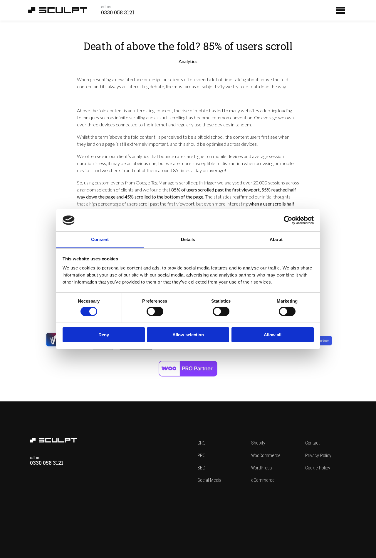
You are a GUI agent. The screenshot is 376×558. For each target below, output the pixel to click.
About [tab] (276, 239)
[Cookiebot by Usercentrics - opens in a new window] (288, 220)
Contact (312, 443)
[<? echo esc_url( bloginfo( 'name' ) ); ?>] (53, 440)
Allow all (272, 334)
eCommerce (263, 480)
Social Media (209, 480)
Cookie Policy (317, 468)
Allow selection (188, 334)
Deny (103, 334)
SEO (201, 468)
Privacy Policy (318, 455)
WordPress (261, 468)
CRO (201, 443)
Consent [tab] (100, 239)
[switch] (155, 311)
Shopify (258, 443)
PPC (201, 455)
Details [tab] (188, 239)
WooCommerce (266, 455)
